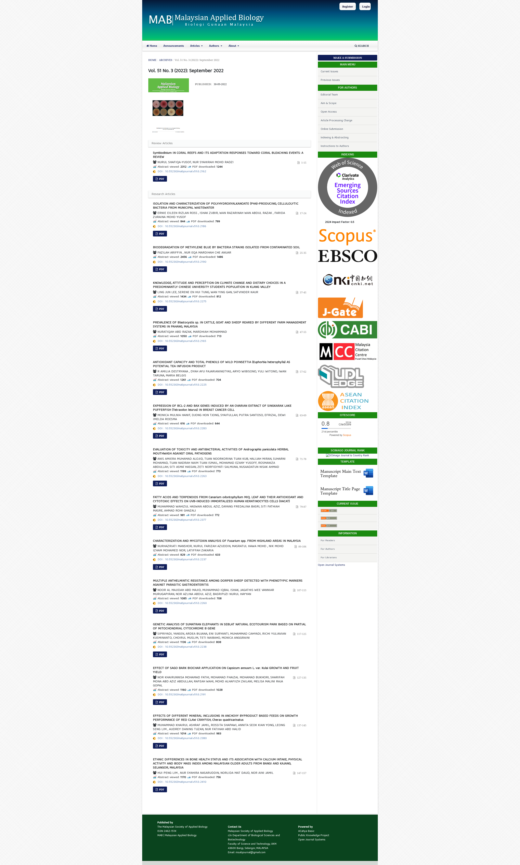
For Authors (328, 549)
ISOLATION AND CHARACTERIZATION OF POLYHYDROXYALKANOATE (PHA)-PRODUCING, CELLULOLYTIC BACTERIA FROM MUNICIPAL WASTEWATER (225, 206)
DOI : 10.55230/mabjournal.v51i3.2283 (182, 428)
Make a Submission (347, 58)
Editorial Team (329, 94)
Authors (214, 45)
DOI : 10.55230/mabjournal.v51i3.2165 (182, 341)
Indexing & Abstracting (335, 137)
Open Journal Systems (331, 565)
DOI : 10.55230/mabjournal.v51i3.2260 (182, 603)
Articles (195, 45)
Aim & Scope (328, 103)
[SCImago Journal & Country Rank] (347, 455)
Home (153, 45)
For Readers (328, 540)
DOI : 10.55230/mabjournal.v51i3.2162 (182, 171)
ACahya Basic (306, 831)
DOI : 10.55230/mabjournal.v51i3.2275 (182, 301)
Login (366, 6)
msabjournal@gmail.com (250, 852)
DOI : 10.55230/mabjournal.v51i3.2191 (182, 694)
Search (363, 46)
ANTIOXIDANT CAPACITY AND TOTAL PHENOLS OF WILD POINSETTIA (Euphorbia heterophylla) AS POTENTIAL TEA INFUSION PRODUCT (221, 364)
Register (347, 6)
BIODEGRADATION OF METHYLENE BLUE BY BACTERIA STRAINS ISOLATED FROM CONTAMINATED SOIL (226, 248)
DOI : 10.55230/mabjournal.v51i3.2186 (182, 226)
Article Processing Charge (336, 120)
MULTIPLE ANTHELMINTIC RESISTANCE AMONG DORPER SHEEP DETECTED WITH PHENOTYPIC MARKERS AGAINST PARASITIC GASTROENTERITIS (227, 583)
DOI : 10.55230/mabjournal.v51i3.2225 (182, 385)
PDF (161, 179)
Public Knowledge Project (313, 835)
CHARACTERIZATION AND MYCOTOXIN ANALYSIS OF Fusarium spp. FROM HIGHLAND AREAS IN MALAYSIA (227, 541)
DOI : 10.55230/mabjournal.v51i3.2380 (182, 738)
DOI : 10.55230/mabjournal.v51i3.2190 (182, 262)
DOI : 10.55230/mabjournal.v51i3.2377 (182, 520)
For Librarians (329, 557)
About (233, 45)
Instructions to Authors (335, 146)
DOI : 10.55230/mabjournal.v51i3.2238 (182, 647)
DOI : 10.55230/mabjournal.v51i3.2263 (182, 476)
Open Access (329, 111)
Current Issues (329, 71)
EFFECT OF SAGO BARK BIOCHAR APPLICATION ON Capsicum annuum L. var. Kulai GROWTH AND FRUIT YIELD (226, 670)
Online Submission (332, 129)
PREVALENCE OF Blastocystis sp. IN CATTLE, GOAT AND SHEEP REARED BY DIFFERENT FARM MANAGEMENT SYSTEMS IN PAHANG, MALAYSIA (229, 325)
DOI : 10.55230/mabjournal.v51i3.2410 (182, 782)
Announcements (173, 45)
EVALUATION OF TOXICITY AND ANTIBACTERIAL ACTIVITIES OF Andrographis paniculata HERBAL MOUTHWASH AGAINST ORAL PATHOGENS (221, 452)
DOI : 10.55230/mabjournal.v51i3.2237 (182, 559)
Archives (165, 60)
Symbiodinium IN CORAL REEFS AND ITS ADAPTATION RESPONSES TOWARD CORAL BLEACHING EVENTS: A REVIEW (228, 155)
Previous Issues (330, 80)
